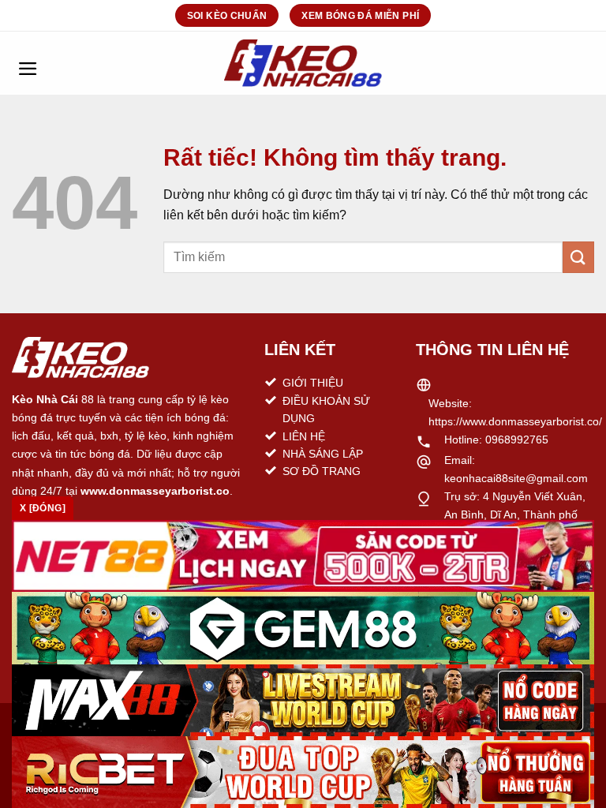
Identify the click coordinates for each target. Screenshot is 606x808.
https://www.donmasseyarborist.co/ (515, 421)
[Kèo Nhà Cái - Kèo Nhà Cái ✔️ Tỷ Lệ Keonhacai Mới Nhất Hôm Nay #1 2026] (303, 63)
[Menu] (27, 63)
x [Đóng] (42, 508)
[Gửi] (578, 256)
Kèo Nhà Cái (45, 399)
